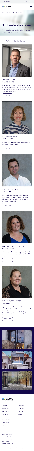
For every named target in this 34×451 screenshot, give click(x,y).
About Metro (8, 12)
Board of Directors (19, 41)
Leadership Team (7, 41)
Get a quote (28, 1)
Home (3, 12)
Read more (7, 95)
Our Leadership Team (17, 12)
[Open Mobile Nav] (30, 6)
